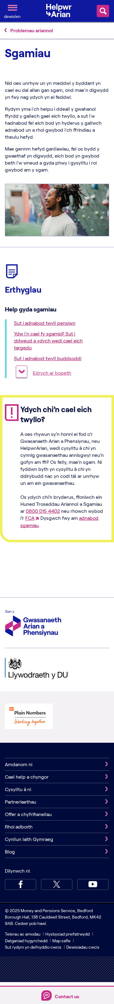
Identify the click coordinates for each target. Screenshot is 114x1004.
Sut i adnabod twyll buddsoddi (47, 358)
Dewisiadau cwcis (82, 947)
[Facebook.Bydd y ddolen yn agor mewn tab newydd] (20, 884)
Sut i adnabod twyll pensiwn (44, 323)
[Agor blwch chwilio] (103, 11)
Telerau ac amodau (23, 933)
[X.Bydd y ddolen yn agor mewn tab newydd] (56, 884)
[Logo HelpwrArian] (61, 10)
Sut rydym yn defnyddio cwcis (33, 947)
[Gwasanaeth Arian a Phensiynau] (33, 624)
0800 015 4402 (43, 511)
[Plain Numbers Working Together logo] (29, 727)
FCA (29, 518)
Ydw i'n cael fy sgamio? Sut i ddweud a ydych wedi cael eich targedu (48, 340)
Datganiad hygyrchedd (26, 940)
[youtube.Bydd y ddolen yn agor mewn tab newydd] (93, 884)
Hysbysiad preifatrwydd (67, 933)
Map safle (61, 940)
